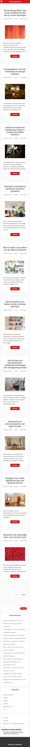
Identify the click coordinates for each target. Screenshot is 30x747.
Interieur (5, 698)
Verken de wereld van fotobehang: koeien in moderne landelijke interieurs (15, 131)
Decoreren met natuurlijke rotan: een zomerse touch (15, 536)
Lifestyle (5, 703)
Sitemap (5, 720)
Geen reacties (23, 18)
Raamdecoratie (7, 706)
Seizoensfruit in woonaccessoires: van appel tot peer (15, 423)
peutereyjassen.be (15, 1)
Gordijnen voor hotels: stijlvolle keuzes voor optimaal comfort (15, 480)
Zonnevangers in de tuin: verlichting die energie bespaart (15, 71)
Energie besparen (8, 695)
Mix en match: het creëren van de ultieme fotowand (15, 248)
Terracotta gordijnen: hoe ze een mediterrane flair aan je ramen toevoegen (15, 12)
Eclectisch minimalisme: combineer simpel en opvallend (15, 188)
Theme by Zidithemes (15, 744)
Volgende (23, 594)
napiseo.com (15, 733)
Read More (15, 56)
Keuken (5, 700)
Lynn (17, 18)
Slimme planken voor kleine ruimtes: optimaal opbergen (15, 304)
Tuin (4, 709)
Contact (5, 717)
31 (17, 594)
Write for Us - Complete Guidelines (13, 723)
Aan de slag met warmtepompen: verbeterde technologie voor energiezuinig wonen (15, 364)
